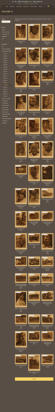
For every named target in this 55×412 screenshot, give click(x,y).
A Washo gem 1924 (21, 175)
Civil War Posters (5, 105)
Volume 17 (5, 89)
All (2, 46)
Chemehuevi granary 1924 (34, 267)
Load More (34, 379)
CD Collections (5, 100)
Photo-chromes (5, 112)
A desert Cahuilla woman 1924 (34, 88)
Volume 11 (5, 75)
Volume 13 (5, 80)
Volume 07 (5, 67)
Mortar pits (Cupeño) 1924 (47, 365)
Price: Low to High (5, 32)
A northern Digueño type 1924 (21, 135)
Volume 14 (5, 82)
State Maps (4, 123)
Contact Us (40, 6)
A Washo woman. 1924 (34, 182)
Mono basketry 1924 (34, 342)
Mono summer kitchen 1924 (21, 365)
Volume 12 (5, 78)
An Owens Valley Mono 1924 (34, 205)
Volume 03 (5, 58)
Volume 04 (5, 60)
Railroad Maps (5, 116)
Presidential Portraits (6, 114)
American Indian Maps (6, 49)
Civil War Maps (5, 103)
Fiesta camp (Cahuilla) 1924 (47, 284)
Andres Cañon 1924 (21, 228)
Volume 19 (5, 93)
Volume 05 (5, 62)
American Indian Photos (6, 51)
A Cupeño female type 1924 (34, 65)
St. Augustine (4, 120)
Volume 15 (6, 84)
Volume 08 (5, 69)
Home (7, 6)
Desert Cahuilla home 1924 (34, 284)
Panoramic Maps (5, 109)
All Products (12, 6)
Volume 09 (5, 71)
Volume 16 (5, 87)
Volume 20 (5, 96)
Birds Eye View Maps (6, 98)
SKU (3, 38)
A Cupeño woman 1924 (47, 65)
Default (3, 29)
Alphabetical (4, 36)
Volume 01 (5, 53)
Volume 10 (5, 73)
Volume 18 (5, 91)
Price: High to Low (5, 34)
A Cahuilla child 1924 (21, 41)
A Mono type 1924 (47, 112)
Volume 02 (5, 55)
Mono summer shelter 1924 (34, 372)
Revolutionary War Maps (6, 118)
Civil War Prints (5, 107)
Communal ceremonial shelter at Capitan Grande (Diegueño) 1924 (20, 285)
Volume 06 (5, 64)
